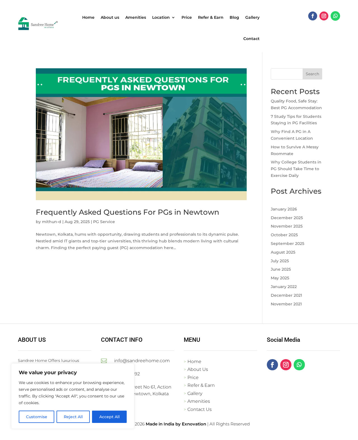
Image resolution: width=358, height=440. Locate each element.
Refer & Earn (210, 17)
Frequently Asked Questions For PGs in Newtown (127, 212)
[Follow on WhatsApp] (335, 16)
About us (110, 17)
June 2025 (281, 269)
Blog (234, 17)
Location (161, 17)
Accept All (109, 416)
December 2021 (286, 295)
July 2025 (280, 260)
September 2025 (287, 243)
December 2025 (287, 217)
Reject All (73, 416)
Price (187, 17)
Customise (36, 416)
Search (312, 73)
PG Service (104, 221)
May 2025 (280, 277)
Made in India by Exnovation (176, 424)
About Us (197, 369)
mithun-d (51, 221)
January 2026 (284, 209)
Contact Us (199, 409)
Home (88, 17)
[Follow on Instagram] (323, 15)
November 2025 (287, 226)
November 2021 (286, 303)
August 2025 (283, 252)
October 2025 (284, 234)
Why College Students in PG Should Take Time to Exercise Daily (296, 169)
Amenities (135, 17)
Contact (251, 38)
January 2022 (284, 286)
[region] (72, 396)
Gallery (252, 17)
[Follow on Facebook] (312, 15)
